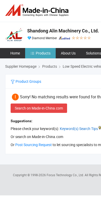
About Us (68, 53)
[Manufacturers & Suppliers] (37, 10)
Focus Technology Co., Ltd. (66, 175)
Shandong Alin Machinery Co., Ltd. (63, 30)
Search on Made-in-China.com (39, 108)
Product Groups (28, 81)
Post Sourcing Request (33, 144)
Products (43, 53)
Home (15, 53)
